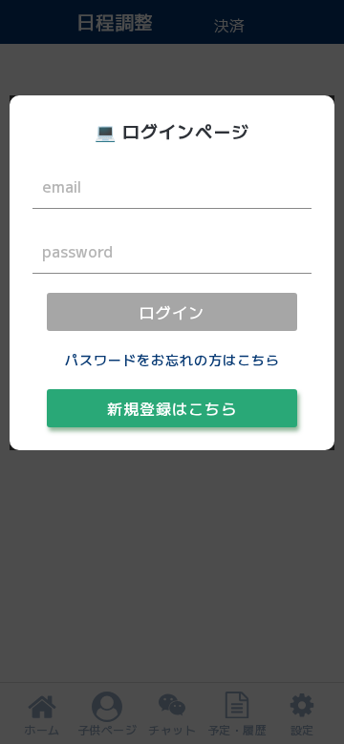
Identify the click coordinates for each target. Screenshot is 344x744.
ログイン (172, 311)
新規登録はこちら (172, 408)
